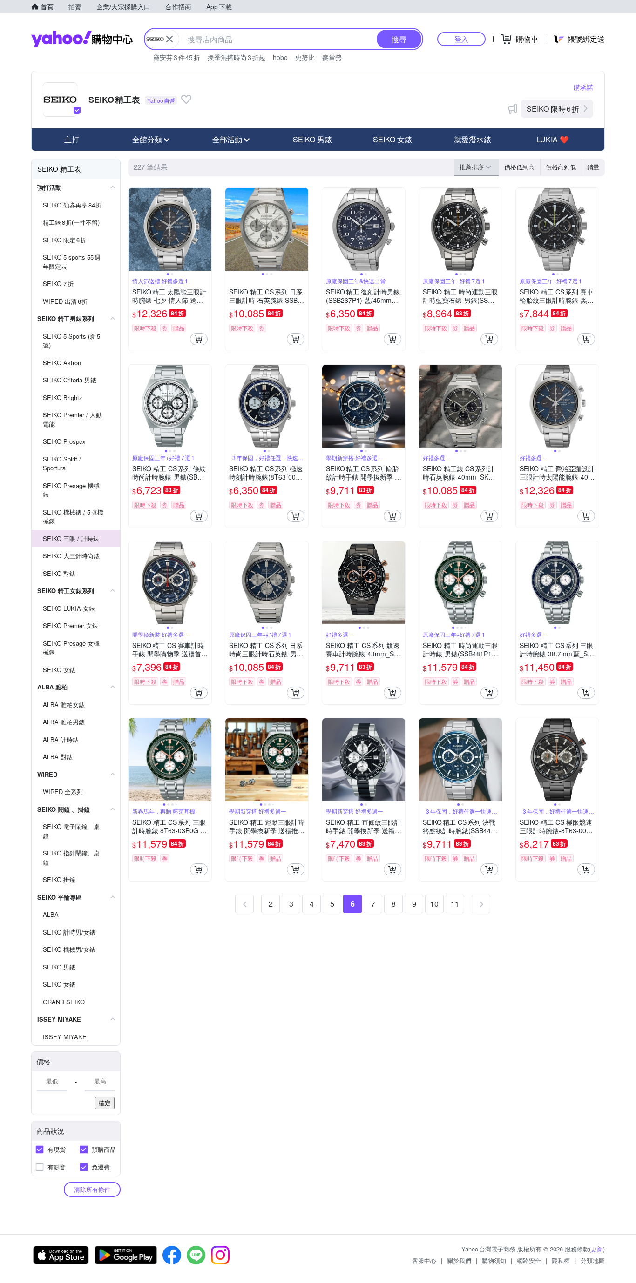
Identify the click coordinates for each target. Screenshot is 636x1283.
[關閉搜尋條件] (169, 39)
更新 (597, 1248)
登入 (461, 39)
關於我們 (459, 1260)
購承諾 (583, 87)
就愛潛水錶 (472, 139)
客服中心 (424, 1260)
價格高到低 (561, 166)
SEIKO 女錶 (392, 139)
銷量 (593, 166)
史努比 (305, 57)
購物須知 (494, 1260)
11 (455, 903)
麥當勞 (332, 57)
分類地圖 (593, 1260)
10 (434, 903)
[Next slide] (205, 229)
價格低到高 (519, 166)
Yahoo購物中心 (82, 39)
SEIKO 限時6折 (553, 108)
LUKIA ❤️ (552, 139)
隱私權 (561, 1260)
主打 (71, 139)
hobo (280, 57)
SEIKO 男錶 (312, 139)
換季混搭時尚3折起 (236, 57)
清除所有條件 (92, 1189)
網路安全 (529, 1260)
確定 (105, 1102)
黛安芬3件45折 (176, 57)
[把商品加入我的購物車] (199, 339)
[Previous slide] (135, 229)
